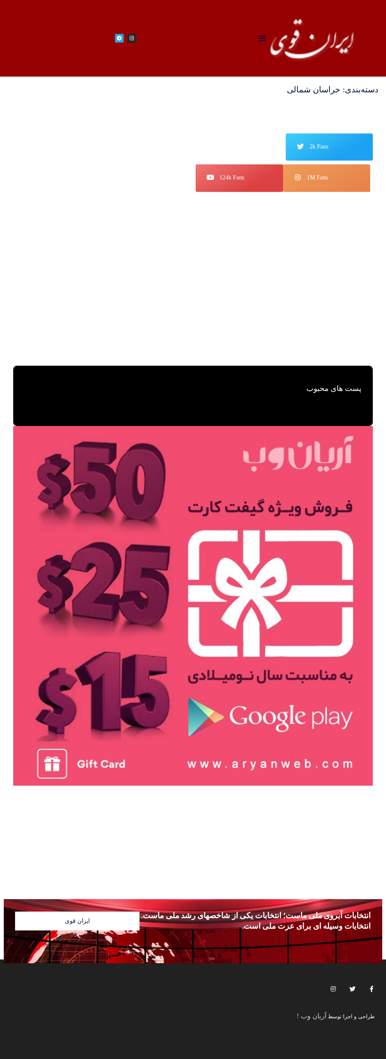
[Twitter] (352, 989)
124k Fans (231, 177)
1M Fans (317, 177)
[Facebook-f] (372, 989)
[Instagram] (333, 989)
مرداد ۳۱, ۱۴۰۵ (193, 323)
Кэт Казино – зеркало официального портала (297, 311)
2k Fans (318, 146)
